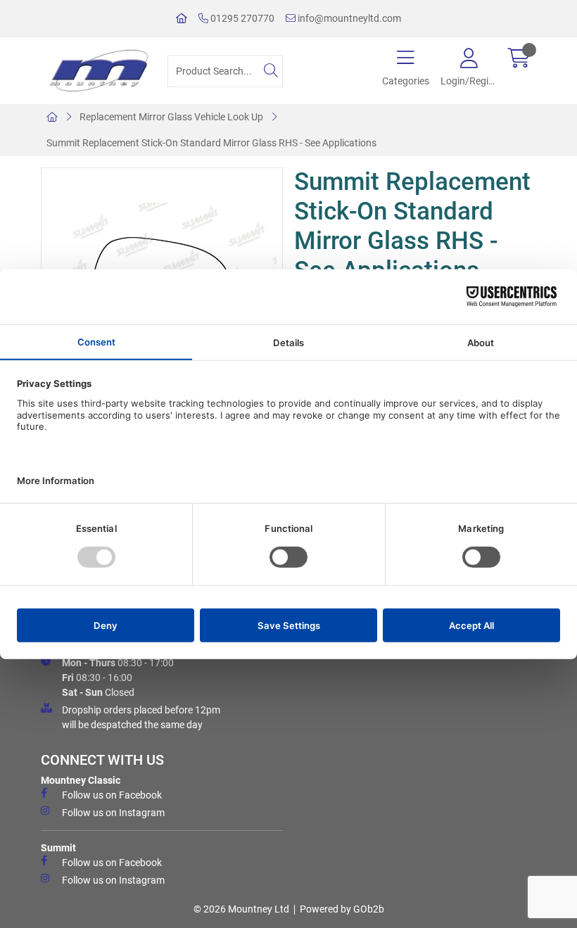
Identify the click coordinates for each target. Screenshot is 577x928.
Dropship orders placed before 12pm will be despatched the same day (141, 717)
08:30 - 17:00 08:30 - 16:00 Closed (118, 677)
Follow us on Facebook (112, 795)
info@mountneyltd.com (348, 18)
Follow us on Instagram (113, 812)
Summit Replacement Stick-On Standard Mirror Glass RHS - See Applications (211, 142)
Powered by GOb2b (342, 909)
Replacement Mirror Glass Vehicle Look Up (171, 116)
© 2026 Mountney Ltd (241, 909)
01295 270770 (241, 18)
